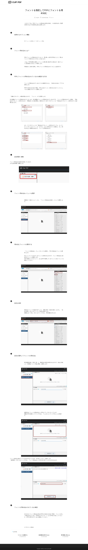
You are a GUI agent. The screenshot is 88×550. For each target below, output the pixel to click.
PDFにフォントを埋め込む (30, 527)
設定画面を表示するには (44, 535)
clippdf (37, 17)
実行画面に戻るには (65, 535)
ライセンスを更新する (22, 535)
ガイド (52, 17)
